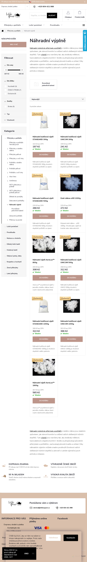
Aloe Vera (12, 177)
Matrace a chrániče (14, 238)
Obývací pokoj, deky (14, 256)
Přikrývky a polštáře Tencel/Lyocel (16, 143)
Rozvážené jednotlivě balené (17, 210)
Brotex (11, 107)
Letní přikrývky (12, 273)
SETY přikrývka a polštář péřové (15, 192)
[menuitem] (13, 25)
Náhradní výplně (15, 205)
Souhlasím (70, 538)
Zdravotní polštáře (15, 216)
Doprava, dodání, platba (9, 7)
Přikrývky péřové (15, 154)
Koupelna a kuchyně (14, 262)
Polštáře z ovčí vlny (16, 172)
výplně (43, 54)
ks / (14, 44)
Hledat (52, 15)
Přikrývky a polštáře (14, 138)
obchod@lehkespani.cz (41, 508)
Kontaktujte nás (13, 528)
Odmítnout (53, 537)
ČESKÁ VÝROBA (14, 90)
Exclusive (12, 94)
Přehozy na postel (15, 220)
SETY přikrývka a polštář (15, 186)
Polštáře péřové (14, 169)
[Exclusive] (44, 121)
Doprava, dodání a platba (14, 524)
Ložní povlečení (12, 226)
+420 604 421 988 (65, 508)
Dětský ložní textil (13, 244)
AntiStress (13, 181)
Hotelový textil (12, 250)
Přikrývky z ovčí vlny (16, 158)
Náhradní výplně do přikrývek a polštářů (46, 48)
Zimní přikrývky (12, 268)
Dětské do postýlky (16, 197)
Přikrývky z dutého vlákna (15, 149)
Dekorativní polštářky (16, 201)
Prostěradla (11, 232)
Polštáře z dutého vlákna (15, 164)
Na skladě (12, 86)
